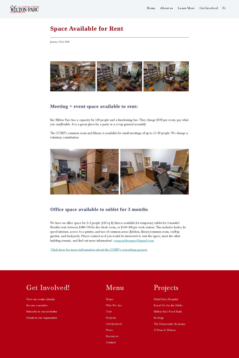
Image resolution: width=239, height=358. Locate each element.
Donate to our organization (41, 317)
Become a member (37, 305)
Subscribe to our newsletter (41, 311)
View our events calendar (40, 299)
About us (166, 8)
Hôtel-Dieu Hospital (166, 299)
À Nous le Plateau (165, 330)
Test (108, 311)
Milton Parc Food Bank (168, 311)
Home (151, 8)
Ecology (159, 317)
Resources (112, 336)
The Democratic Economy (170, 324)
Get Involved (208, 8)
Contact (111, 342)
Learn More (186, 8)
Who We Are (114, 305)
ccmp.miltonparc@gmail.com (134, 240)
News (109, 330)
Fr (224, 8)
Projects (111, 317)
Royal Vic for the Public (168, 305)
